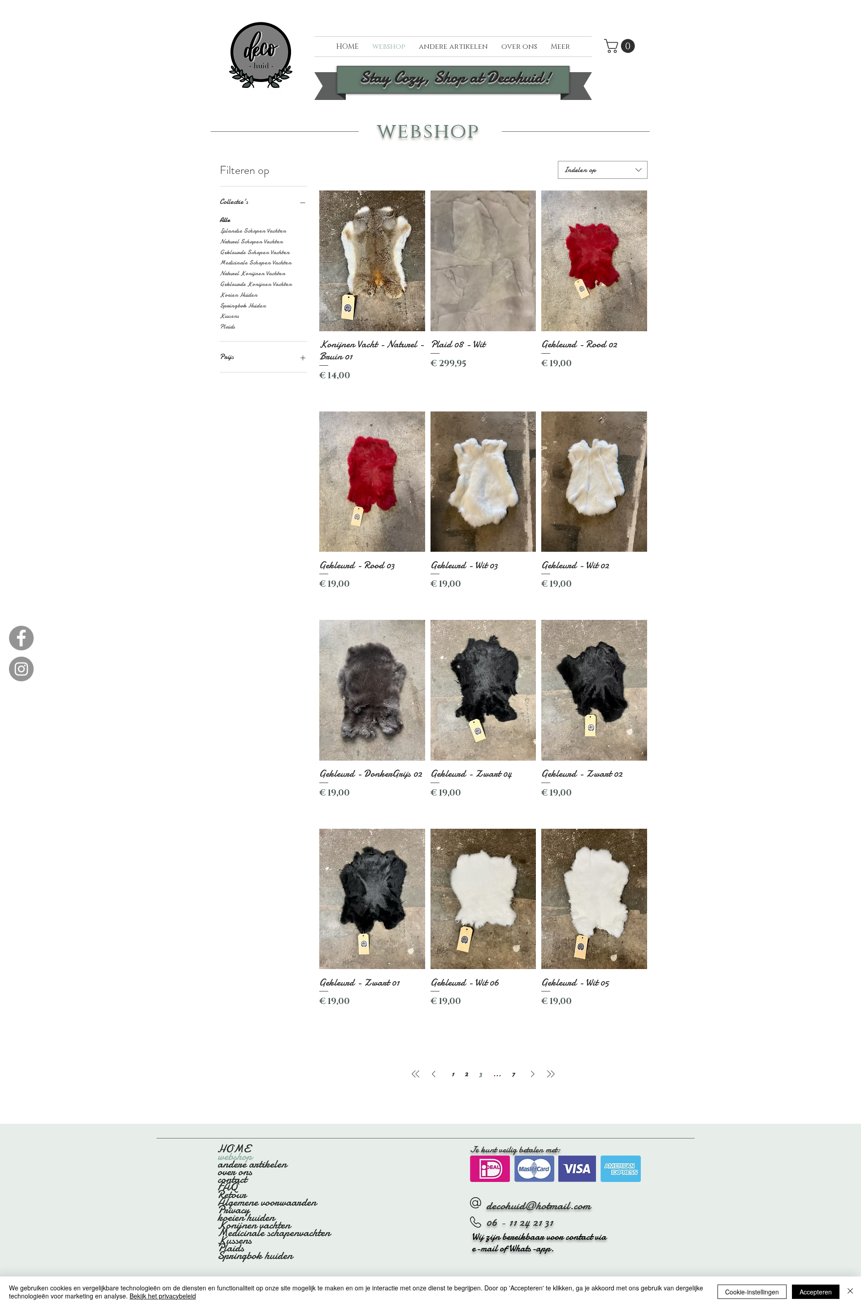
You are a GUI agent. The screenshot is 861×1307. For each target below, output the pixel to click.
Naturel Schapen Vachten (251, 241)
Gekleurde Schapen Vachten (255, 252)
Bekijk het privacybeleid (163, 1295)
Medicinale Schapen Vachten (255, 262)
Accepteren (816, 1291)
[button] (621, 46)
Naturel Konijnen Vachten (252, 273)
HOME (233, 1149)
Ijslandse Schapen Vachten (253, 230)
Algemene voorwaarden (266, 1202)
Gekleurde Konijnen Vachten (256, 284)
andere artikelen (252, 1164)
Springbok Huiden (243, 305)
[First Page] (415, 1074)
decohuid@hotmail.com (538, 1205)
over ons (234, 1172)
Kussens (229, 316)
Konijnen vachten (253, 1225)
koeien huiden (245, 1217)
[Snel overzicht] (372, 260)
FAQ (227, 1187)
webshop (234, 1156)
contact (232, 1179)
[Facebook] (21, 638)
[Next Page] (532, 1074)
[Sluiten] (850, 1292)
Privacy (233, 1210)
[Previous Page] (433, 1074)
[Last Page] (550, 1074)
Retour (231, 1195)
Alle (225, 220)
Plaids (227, 326)
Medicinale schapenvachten (273, 1233)
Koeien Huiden (238, 294)
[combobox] (603, 170)
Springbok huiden (254, 1255)
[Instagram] (21, 669)
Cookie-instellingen (752, 1291)
